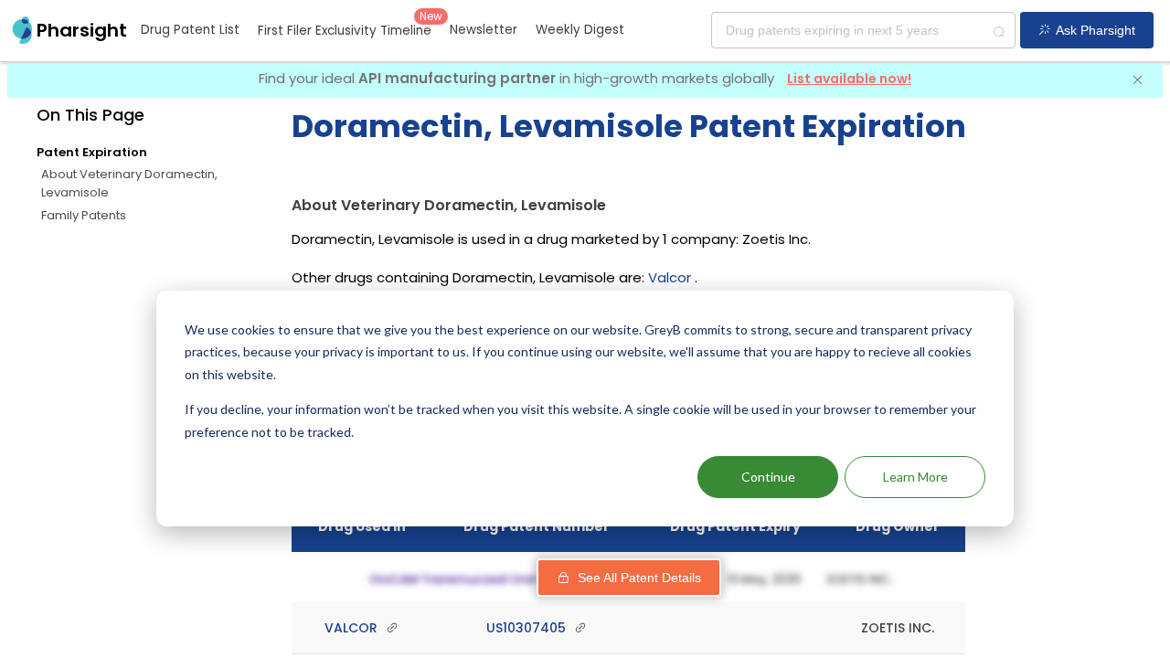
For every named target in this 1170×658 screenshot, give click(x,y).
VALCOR (352, 628)
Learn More (915, 476)
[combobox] (863, 30)
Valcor (669, 277)
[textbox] (863, 30)
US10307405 (527, 628)
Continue (768, 476)
